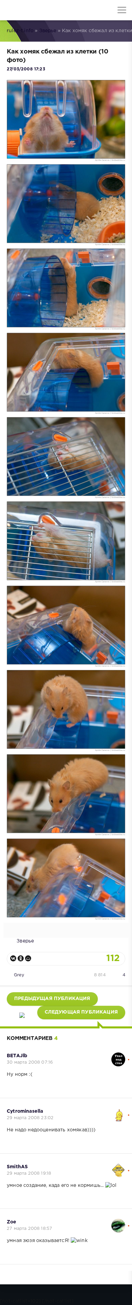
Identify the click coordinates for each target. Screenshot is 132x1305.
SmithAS (17, 1167)
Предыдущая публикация (52, 999)
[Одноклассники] (21, 958)
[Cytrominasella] (118, 1111)
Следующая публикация (81, 1012)
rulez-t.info (20, 31)
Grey (19, 975)
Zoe (12, 1222)
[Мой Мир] (28, 958)
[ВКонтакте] (13, 958)
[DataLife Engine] (10, 10)
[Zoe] (118, 1222)
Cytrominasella (25, 1111)
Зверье (48, 31)
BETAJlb (17, 1056)
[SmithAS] (118, 1167)
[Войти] (30, 10)
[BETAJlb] (118, 1056)
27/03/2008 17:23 (26, 69)
